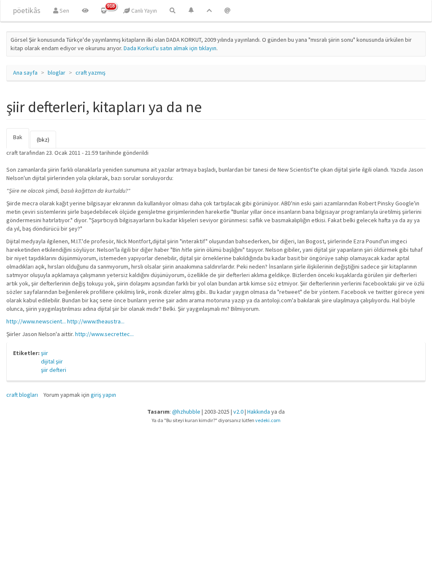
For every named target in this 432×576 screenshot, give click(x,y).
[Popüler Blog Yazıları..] (209, 10)
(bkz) (43, 139)
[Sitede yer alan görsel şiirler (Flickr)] (85, 10)
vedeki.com (268, 420)
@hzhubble (186, 411)
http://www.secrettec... (104, 334)
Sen (63, 10)
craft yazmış (90, 72)
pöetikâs (26, 10)
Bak (21, 140)
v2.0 (238, 411)
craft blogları (22, 394)
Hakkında (258, 411)
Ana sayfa (25, 72)
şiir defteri (53, 370)
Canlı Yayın (143, 10)
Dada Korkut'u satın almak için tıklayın (170, 48)
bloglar (56, 72)
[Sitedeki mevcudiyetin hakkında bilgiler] (227, 10)
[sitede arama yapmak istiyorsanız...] (172, 10)
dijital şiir (52, 361)
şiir (44, 353)
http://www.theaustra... (95, 321)
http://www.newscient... (36, 321)
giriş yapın (103, 394)
